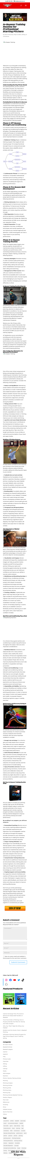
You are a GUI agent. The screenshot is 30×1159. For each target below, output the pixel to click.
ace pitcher (6, 1120)
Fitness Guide (7, 1059)
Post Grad (5, 1100)
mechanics (6, 1130)
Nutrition (5, 1076)
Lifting (23, 34)
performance (19, 1133)
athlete (12, 1120)
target (18, 1148)
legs (22, 1128)
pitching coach (7, 1138)
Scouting (5, 1104)
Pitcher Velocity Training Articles (12, 1078)
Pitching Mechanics (8, 1140)
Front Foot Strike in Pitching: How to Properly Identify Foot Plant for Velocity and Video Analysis (14, 1021)
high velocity (17, 1125)
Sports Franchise (7, 1112)
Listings (5, 1068)
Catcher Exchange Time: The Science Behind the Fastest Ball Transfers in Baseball (13, 1015)
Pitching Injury (7, 1090)
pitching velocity (18, 1140)
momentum (17, 1130)
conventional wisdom (13, 1123)
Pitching (5, 1080)
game (11, 1125)
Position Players (7, 1097)
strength (16, 1145)
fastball (21, 1123)
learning (18, 1128)
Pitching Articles (7, 1085)
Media (4, 1071)
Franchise (5, 1061)
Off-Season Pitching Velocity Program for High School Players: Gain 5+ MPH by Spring (14, 1036)
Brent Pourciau (9, 34)
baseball (17, 1120)
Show (4, 1107)
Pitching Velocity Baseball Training (12, 1095)
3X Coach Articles (8, 1044)
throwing (24, 1148)
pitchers (10, 1135)
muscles (23, 1130)
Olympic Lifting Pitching (9, 1133)
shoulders (17, 1143)
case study (22, 1120)
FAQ (4, 1056)
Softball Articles (7, 1109)
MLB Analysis (6, 1073)
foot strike (6, 1125)
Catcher (5, 1052)
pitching (21, 1135)
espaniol (5, 1054)
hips (22, 1125)
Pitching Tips (6, 1092)
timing (5, 1150)
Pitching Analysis (8, 1083)
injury (13, 1128)
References (6, 1102)
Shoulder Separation (8, 1145)
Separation (11, 1143)
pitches (15, 1135)
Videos (5, 1114)
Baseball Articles (7, 1047)
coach (5, 1123)
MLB (11, 1130)
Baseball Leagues (8, 1049)
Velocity (5, 1153)
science (5, 1143)
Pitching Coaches (16, 1138)
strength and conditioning (10, 1148)
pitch (25, 1133)
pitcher (5, 1135)
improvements (7, 1128)
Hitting (5, 1064)
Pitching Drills (7, 1088)
